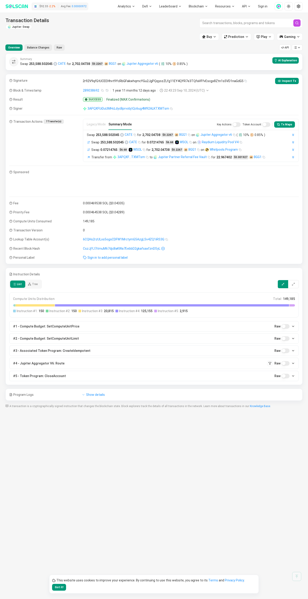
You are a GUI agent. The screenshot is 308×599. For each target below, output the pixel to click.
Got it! (59, 587)
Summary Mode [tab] (120, 124)
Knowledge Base (260, 406)
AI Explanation (287, 60)
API (287, 47)
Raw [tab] (59, 47)
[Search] (297, 23)
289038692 (91, 90)
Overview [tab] (14, 47)
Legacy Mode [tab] (96, 124)
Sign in (262, 6)
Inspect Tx (289, 81)
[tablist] (35, 47)
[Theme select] (289, 6)
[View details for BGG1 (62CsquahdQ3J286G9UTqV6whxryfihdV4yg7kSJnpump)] (106, 64)
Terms (213, 580)
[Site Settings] (298, 6)
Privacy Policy (234, 580)
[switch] (236, 124)
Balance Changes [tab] (38, 47)
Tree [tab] (35, 284)
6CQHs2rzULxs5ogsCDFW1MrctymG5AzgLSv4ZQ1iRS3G (123, 239)
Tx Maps (286, 124)
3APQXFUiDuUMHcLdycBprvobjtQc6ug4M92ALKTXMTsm (128, 108)
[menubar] (198, 6)
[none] (277, 6)
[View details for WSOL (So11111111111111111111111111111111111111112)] (177, 142)
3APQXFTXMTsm (131, 157)
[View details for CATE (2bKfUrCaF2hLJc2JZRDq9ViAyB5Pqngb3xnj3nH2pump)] (55, 64)
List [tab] (19, 284)
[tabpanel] (154, 227)
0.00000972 (79, 6)
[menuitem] (126, 6)
